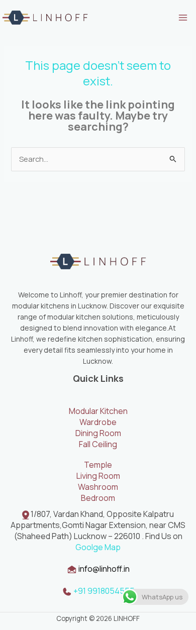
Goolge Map (98, 547)
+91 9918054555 (103, 590)
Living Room (98, 475)
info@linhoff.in (104, 568)
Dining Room (98, 433)
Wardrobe (98, 422)
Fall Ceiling (98, 444)
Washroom (98, 486)
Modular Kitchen (98, 410)
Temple (98, 464)
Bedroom (98, 497)
